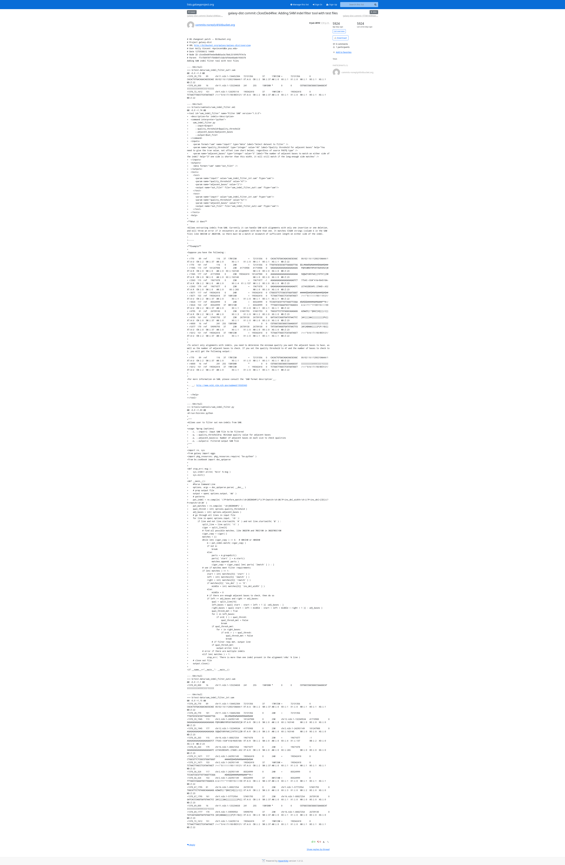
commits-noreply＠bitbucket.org (215, 24)
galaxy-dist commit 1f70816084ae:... (360, 15)
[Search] (375, 4)
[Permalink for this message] (328, 842)
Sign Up (333, 4)
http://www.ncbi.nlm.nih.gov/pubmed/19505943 (221, 385)
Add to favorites (344, 52)
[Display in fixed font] (324, 842)
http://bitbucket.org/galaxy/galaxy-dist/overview (222, 45)
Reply (192, 844)
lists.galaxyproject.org (200, 4)
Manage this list (300, 4)
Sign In (318, 4)
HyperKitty (283, 860)
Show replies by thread (318, 849)
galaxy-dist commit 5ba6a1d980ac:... (205, 15)
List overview (339, 31)
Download (341, 38)
